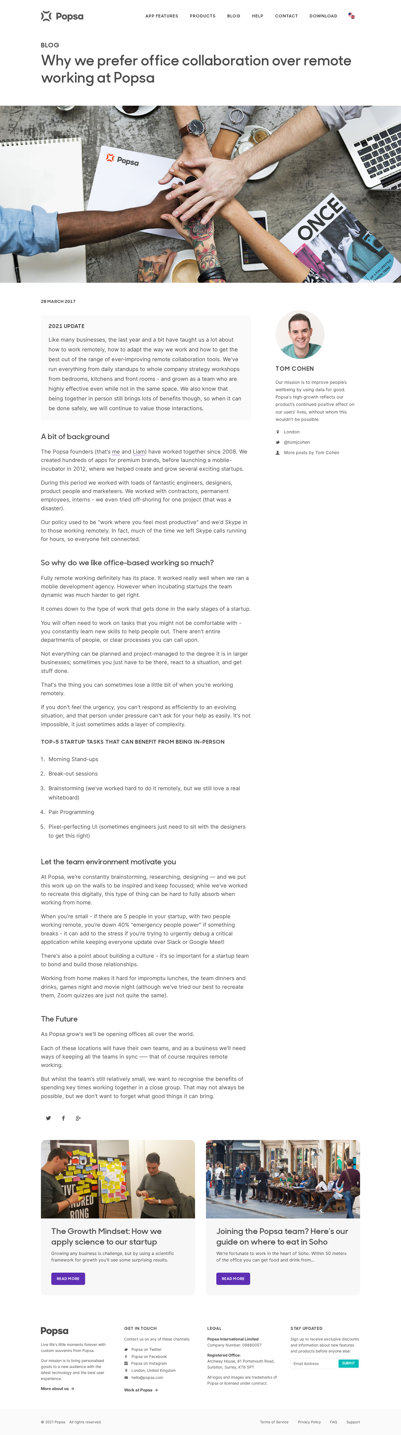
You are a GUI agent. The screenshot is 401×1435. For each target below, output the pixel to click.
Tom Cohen (295, 369)
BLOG (50, 45)
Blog (234, 16)
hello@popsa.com (146, 1377)
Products (203, 16)
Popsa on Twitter (145, 1349)
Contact (286, 16)
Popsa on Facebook (148, 1356)
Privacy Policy (309, 1422)
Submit (348, 1363)
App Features (161, 16)
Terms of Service (274, 1422)
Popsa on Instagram (147, 1363)
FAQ (333, 1422)
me (116, 451)
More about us (55, 1388)
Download (323, 16)
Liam (139, 451)
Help (258, 16)
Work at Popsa (138, 1390)
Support (353, 1422)
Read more (68, 1279)
